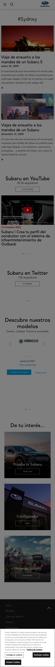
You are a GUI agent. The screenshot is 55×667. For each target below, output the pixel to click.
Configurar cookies (14, 655)
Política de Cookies (34, 650)
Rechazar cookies (41, 655)
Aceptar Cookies (13, 662)
